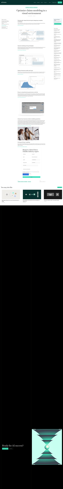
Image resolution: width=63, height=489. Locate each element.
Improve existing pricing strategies (4, 22)
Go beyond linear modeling (4, 28)
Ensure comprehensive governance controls (4, 25)
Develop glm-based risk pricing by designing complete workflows (5, 21)
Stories (42, 2)
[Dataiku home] (3, 2)
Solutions (38, 2)
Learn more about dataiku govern (22, 97)
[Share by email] (43, 181)
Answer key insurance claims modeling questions (5, 27)
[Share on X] (41, 181)
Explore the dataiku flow (20, 25)
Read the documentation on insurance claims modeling (24, 125)
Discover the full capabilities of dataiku (22, 146)
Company (45, 2)
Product (35, 2)
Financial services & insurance (31, 7)
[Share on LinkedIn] (40, 181)
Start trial (60, 2)
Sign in (50, 2)
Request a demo (54, 2)
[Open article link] (44, 181)
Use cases (29, 181)
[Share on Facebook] (42, 181)
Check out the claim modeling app (22, 50)
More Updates (59, 187)
